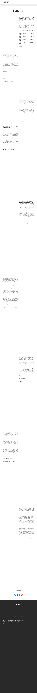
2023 (10, 461)
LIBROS (4, 307)
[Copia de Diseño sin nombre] (10, 24)
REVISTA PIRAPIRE (22, 378)
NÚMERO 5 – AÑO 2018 (22, 39)
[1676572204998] (10, 391)
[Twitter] (17, 616)
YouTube (32, 538)
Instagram (32, 368)
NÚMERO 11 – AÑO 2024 (23, 48)
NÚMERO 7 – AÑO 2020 (22, 42)
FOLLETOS (21, 379)
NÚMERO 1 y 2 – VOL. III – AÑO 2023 (8, 149)
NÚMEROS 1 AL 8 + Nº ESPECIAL (24, 119)
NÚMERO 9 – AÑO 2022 (22, 45)
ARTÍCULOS (15, 307)
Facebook (25, 368)
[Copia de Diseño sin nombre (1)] (10, 103)
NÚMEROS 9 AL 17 (22, 121)
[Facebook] (14, 616)
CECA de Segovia (9, 301)
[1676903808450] (26, 467)
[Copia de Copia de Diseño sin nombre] (10, 238)
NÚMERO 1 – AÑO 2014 (22, 33)
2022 (7, 461)
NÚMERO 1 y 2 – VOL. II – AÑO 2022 (8, 147)
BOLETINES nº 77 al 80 (22, 227)
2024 (12, 461)
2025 (14, 461)
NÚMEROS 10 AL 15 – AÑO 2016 (8, 81)
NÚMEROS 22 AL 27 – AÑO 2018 (8, 84)
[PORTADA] (26, 314)
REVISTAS (4, 460)
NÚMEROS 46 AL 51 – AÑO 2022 (8, 90)
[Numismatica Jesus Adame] (7, 1)
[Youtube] (22, 616)
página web (13, 292)
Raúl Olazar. (26, 371)
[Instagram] (20, 616)
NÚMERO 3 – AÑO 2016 (22, 36)
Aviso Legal (10, 621)
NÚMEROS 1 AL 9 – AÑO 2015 (7, 80)
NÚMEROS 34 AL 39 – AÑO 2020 (8, 87)
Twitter (28, 368)
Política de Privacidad (20, 620)
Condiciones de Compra (16, 621)
